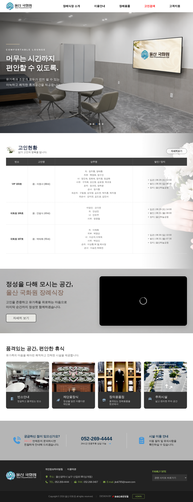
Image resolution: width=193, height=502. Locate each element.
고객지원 (174, 6)
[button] (90, 124)
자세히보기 (176, 151)
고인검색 (149, 6)
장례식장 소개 (71, 6)
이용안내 (99, 6)
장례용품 (124, 6)
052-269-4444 (96, 438)
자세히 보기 (21, 318)
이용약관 (71, 469)
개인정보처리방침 (54, 469)
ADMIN (138, 496)
